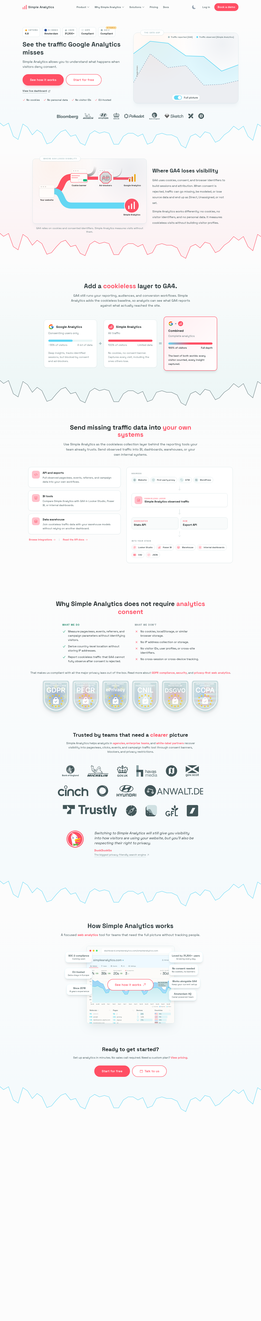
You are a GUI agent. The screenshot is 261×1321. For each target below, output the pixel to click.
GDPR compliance (163, 672)
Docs (166, 7)
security (181, 672)
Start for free (112, 1071)
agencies (119, 743)
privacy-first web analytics (212, 672)
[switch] (178, 97)
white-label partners (170, 743)
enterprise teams (137, 743)
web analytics (88, 935)
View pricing (179, 1057)
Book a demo (226, 7)
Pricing (154, 7)
